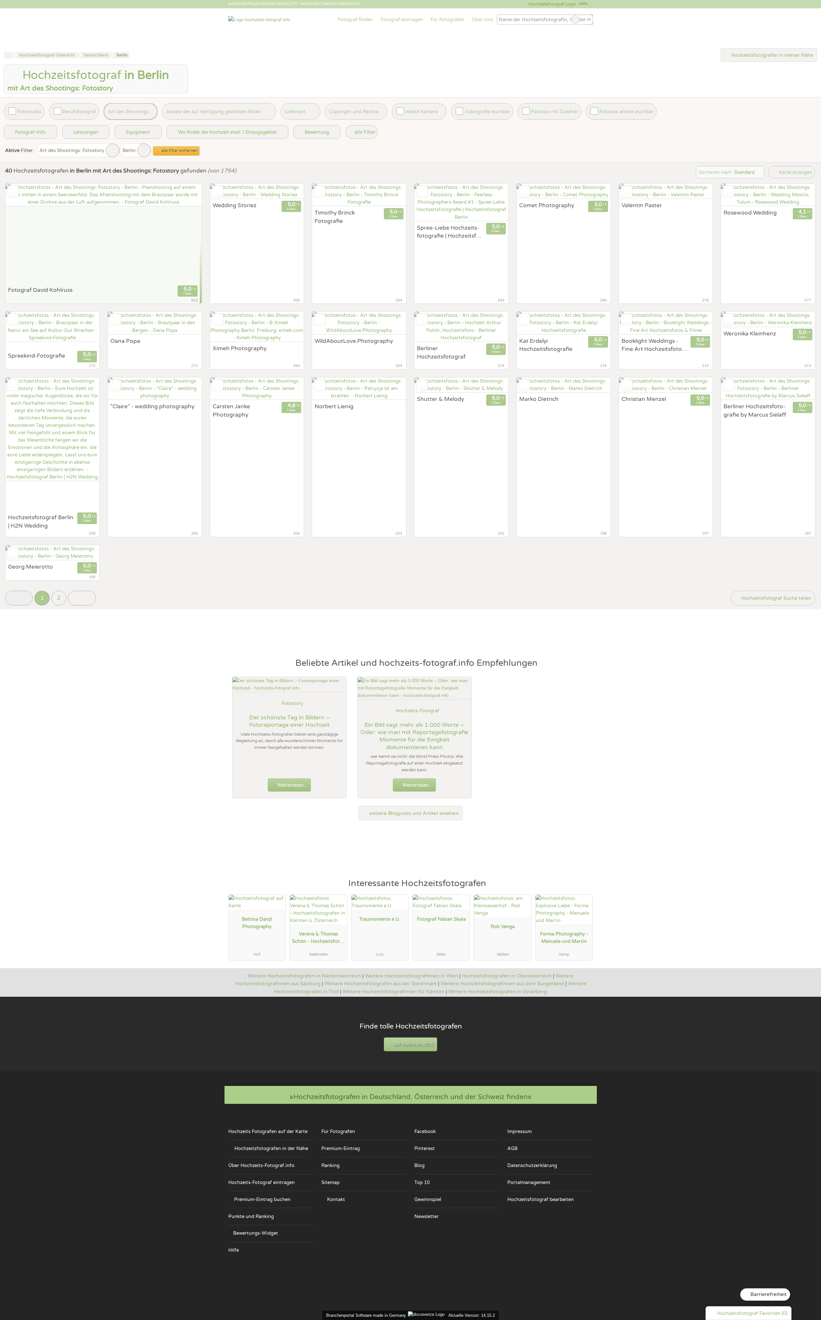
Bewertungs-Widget (255, 1233)
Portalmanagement (528, 1182)
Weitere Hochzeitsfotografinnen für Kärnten (393, 991)
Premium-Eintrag (340, 1148)
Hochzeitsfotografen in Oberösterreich (507, 976)
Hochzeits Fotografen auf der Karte (268, 1131)
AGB (512, 1148)
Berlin (129, 150)
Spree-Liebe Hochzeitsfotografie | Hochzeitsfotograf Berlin (449, 232)
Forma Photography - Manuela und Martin (564, 937)
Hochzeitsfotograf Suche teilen (775, 598)
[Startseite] (8, 55)
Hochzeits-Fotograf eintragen (261, 1182)
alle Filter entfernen (179, 150)
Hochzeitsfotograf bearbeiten (540, 1199)
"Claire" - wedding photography (152, 406)
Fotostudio (29, 111)
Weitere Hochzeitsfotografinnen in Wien (411, 976)
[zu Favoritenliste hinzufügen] (13, 191)
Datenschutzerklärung (532, 1165)
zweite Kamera (421, 111)
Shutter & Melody (440, 399)
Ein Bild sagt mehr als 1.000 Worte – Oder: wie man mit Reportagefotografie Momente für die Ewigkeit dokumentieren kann (414, 736)
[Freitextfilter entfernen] (575, 19)
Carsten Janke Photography (231, 410)
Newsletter (426, 1216)
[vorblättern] (186, 233)
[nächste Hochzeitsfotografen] (82, 598)
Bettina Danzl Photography (257, 923)
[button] (19, 598)
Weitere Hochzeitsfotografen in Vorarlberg (497, 991)
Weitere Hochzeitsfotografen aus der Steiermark (381, 983)
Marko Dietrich (539, 399)
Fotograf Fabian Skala (441, 919)
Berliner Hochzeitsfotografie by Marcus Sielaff (755, 410)
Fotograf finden (355, 19)
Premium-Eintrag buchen (262, 1199)
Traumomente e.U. (379, 919)
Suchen (588, 19)
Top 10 (422, 1182)
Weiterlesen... (292, 785)
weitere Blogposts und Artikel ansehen (413, 813)
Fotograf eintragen (402, 19)
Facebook (425, 1131)
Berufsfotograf (79, 111)
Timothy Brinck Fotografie (335, 216)
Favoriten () (752, 1313)
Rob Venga (503, 926)
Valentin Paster (642, 205)
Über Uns (482, 19)
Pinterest (424, 1148)
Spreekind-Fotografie (36, 355)
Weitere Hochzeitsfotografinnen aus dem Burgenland (502, 983)
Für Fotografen (447, 19)
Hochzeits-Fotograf (417, 711)
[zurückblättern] (21, 233)
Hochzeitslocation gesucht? (263, 3)
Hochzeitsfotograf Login (552, 4)
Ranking (330, 1165)
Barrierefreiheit (768, 1294)
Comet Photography (546, 205)
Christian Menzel (644, 399)
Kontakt (336, 1199)
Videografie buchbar (487, 111)
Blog (419, 1165)
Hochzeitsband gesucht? (330, 3)
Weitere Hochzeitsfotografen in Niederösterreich (304, 976)
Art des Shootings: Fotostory (71, 150)
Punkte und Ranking (251, 1216)
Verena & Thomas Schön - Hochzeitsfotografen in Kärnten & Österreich (318, 939)
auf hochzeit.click (413, 1044)
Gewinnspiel (427, 1199)
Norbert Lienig (334, 406)
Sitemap (330, 1182)
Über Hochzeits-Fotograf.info (261, 1165)
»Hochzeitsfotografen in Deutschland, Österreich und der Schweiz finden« (410, 1097)
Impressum (519, 1131)
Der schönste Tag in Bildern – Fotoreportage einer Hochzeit (289, 721)
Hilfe (583, 3)
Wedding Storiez (235, 205)
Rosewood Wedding (750, 212)
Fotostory (292, 703)
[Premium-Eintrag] (584, 887)
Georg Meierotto (30, 566)
